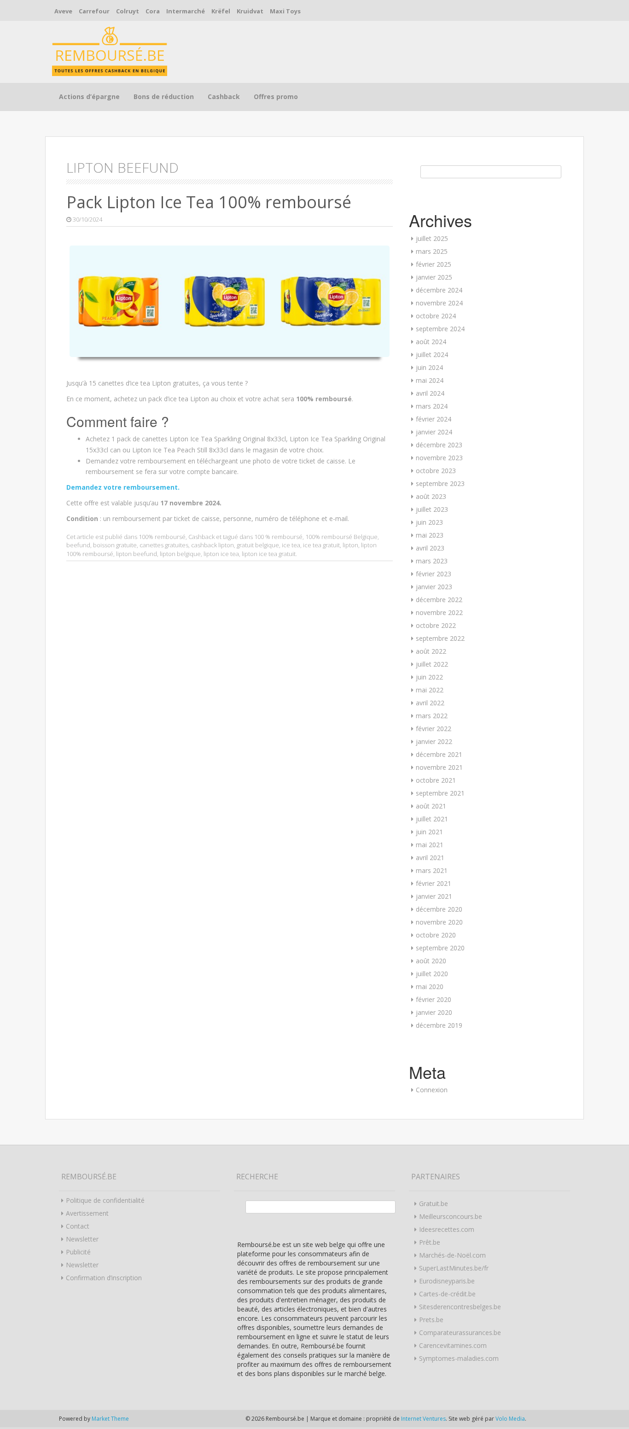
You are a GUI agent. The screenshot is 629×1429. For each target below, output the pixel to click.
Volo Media (510, 1419)
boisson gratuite (115, 545)
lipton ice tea (221, 554)
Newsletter (82, 1239)
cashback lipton (212, 545)
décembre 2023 (439, 444)
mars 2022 (432, 715)
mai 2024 (429, 380)
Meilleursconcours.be (450, 1216)
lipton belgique (180, 554)
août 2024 (431, 341)
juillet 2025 (432, 238)
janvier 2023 (434, 586)
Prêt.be (429, 1242)
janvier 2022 (434, 741)
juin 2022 (429, 677)
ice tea (291, 545)
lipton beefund (136, 554)
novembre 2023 (439, 457)
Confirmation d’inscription (104, 1277)
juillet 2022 (432, 664)
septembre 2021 (440, 793)
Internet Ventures (423, 1419)
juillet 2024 (432, 354)
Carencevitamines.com (453, 1345)
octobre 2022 (436, 625)
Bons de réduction (164, 96)
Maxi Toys (285, 11)
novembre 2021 (439, 767)
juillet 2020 (432, 973)
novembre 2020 (439, 922)
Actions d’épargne (89, 96)
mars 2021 (432, 870)
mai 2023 (429, 535)
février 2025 (433, 264)
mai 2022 (429, 689)
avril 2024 (430, 393)
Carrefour (94, 11)
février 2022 (433, 728)
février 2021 (433, 883)
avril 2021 (430, 857)
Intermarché (185, 11)
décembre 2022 (439, 599)
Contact (77, 1226)
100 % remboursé (278, 537)
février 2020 (433, 999)
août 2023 (431, 496)
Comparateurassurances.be (460, 1332)
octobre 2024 (436, 315)
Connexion (432, 1089)
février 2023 (433, 573)
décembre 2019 (439, 1025)
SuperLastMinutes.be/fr (454, 1268)
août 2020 (431, 960)
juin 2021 (429, 831)
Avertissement (87, 1213)
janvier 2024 (434, 432)
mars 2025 (432, 251)
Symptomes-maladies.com (459, 1358)
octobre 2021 (436, 780)
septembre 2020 (440, 947)
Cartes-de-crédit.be (447, 1293)
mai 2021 (429, 844)
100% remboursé (162, 537)
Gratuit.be (433, 1203)
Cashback (224, 96)
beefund (78, 545)
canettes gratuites (164, 545)
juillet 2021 (432, 818)
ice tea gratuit (321, 545)
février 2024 (433, 419)
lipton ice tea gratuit (269, 554)
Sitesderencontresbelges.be (460, 1306)
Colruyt (127, 11)
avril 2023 (430, 548)
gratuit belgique (258, 545)
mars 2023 (432, 560)
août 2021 (431, 806)
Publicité (78, 1251)
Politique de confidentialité (105, 1200)
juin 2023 (429, 522)
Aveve (63, 11)
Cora (153, 11)
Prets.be (431, 1319)
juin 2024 (429, 367)
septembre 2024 (440, 328)
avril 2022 (430, 702)
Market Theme (110, 1419)
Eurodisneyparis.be (447, 1281)
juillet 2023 (432, 509)
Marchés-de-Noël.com (452, 1255)
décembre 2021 (439, 754)
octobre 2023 (436, 470)
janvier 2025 (434, 277)
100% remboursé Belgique (341, 537)
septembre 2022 (440, 638)
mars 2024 (432, 406)
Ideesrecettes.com (446, 1229)
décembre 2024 (439, 290)
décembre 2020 (439, 909)
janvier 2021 (434, 896)
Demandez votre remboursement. (123, 487)
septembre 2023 (440, 483)
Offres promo (276, 96)
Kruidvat (250, 11)
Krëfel (220, 11)
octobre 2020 (436, 935)
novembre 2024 (439, 303)
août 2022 (431, 651)
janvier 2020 (434, 1012)
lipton (350, 545)
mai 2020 (429, 986)
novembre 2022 (439, 612)
